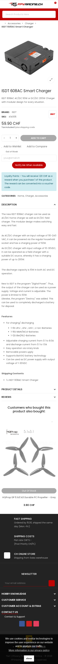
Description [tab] (9, 204)
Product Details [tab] (12, 389)
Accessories (41, 195)
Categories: (9, 195)
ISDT (14, 112)
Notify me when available (29, 165)
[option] (29, 57)
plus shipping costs (25, 127)
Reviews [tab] (6, 397)
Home (21, 195)
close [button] (29, 658)
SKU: (4, 116)
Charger (29, 195)
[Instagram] (36, 624)
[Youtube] (29, 624)
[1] (52, 583)
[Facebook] (22, 624)
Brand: (6, 112)
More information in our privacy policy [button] (29, 650)
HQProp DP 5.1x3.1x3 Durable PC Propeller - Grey (29, 497)
